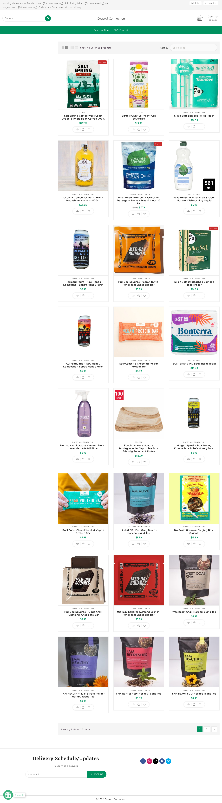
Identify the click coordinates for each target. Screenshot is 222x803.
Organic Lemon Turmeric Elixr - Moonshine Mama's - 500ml (83, 199)
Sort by (164, 48)
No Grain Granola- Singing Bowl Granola (194, 532)
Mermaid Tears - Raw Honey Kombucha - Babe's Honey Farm (83, 283)
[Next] (214, 729)
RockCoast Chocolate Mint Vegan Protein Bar (83, 532)
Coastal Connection (111, 18)
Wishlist (195, 3)
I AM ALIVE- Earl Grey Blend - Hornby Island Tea (138, 532)
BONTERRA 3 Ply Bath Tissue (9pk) (194, 363)
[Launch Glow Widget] (8, 795)
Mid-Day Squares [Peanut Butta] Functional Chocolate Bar (138, 283)
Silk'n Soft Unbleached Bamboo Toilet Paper (194, 283)
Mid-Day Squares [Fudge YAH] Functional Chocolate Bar (83, 613)
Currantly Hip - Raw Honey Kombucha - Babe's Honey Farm (83, 365)
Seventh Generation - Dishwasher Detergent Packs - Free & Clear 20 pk (139, 200)
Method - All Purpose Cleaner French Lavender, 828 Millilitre (83, 447)
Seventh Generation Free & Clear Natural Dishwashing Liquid (194, 199)
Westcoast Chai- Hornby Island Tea (194, 611)
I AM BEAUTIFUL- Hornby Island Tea (194, 693)
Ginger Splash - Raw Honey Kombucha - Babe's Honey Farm (194, 447)
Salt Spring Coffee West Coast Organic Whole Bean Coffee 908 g (83, 117)
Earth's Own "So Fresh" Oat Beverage (139, 117)
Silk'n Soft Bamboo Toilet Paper (194, 115)
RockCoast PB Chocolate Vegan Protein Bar (138, 365)
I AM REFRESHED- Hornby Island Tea (138, 693)
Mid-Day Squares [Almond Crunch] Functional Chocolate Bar (139, 613)
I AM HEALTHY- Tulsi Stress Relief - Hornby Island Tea (83, 695)
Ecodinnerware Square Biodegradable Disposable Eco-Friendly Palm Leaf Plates (138, 448)
